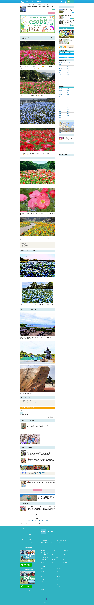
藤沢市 (68, 88)
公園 (63, 559)
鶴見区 (30, 539)
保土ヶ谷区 (30, 542)
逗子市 (42, 573)
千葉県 (60, 115)
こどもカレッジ (65, 550)
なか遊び (64, 554)
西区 (21, 542)
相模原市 (42, 589)
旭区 (67, 64)
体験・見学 (53, 559)
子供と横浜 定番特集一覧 (45, 540)
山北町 (42, 586)
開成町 (68, 111)
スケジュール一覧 (24, 470)
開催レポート (54, 554)
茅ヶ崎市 (60, 90)
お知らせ (53, 550)
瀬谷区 (68, 72)
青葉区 (60, 64)
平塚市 (60, 92)
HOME (62, 2)
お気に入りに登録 (38, 490)
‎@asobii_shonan (66, 57)
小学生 (42, 520)
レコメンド (64, 557)
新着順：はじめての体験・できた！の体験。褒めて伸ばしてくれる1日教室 (45, 553)
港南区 (60, 70)
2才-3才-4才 (34, 520)
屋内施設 (42, 562)
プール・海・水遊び (55, 557)
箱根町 (68, 113)
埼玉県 (68, 115)
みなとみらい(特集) (62, 62)
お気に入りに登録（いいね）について (47, 542)
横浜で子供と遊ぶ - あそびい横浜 (22, 1)
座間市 (42, 576)
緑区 (21, 544)
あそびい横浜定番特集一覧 (66, 28)
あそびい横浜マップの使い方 (61, 540)
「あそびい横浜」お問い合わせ (62, 542)
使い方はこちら (61, 132)
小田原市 (58, 586)
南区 (29, 544)
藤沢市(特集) (61, 88)
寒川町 (60, 111)
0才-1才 (29, 520)
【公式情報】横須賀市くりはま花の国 (27, 407)
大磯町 (68, 109)
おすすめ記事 (43, 550)
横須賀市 (46, 520)
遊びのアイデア (54, 562)
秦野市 (68, 92)
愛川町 (68, 107)
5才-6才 (38, 520)
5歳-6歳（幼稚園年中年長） (63, 149)
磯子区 (68, 66)
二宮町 (60, 107)
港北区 (68, 70)
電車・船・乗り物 (65, 562)
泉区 (59, 66)
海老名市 (58, 576)
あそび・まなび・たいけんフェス (56, 548)
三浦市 (68, 94)
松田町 (60, 113)
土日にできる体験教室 (42, 472)
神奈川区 (60, 68)
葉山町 (60, 109)
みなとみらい (69, 62)
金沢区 (68, 68)
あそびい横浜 (45, 602)
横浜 (65, 2)
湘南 (68, 2)
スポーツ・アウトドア (44, 557)
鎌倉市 (68, 90)
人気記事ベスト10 (44, 559)
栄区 (59, 72)
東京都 (60, 117)
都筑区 (22, 539)
